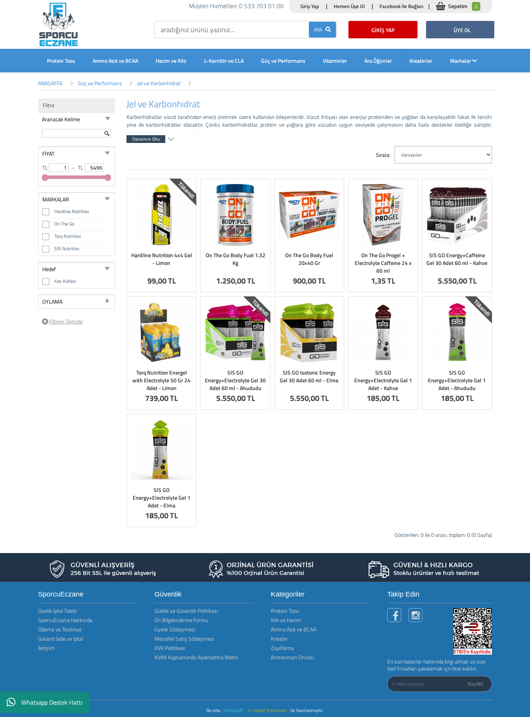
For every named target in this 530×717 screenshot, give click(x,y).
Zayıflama (282, 648)
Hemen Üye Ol (349, 6)
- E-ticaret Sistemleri (267, 710)
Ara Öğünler (378, 61)
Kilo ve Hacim (286, 620)
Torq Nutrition (67, 236)
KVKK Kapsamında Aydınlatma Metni (196, 657)
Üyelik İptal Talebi (57, 611)
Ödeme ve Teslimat (59, 629)
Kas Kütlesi (65, 281)
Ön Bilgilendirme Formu (181, 620)
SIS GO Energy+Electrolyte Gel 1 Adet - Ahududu (457, 380)
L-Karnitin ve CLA (224, 61)
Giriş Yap (309, 6)
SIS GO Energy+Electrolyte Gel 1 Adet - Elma (162, 497)
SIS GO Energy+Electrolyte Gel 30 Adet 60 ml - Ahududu (235, 380)
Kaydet (475, 683)
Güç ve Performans (283, 61)
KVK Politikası (169, 648)
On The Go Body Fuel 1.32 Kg (235, 259)
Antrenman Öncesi (292, 657)
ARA (320, 29)
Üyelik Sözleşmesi (175, 629)
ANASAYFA (50, 83)
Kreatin (279, 638)
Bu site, (214, 710)
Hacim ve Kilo (171, 61)
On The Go (64, 223)
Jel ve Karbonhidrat (158, 83)
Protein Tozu (61, 61)
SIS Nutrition (66, 248)
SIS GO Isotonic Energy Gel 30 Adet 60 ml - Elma (309, 376)
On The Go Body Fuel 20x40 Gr (309, 259)
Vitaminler (335, 61)
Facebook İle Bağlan (401, 6)
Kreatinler (420, 61)
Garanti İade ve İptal (60, 638)
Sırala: (383, 155)
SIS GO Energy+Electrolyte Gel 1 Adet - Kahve (383, 380)
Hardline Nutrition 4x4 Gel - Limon (161, 259)
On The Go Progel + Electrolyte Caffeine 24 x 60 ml (383, 263)
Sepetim (463, 6)
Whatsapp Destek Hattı (52, 702)
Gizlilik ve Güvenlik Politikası (186, 611)
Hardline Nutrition (71, 211)
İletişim (46, 648)
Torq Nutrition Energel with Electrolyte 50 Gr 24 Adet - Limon (161, 380)
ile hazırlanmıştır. (307, 710)
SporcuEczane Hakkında (65, 620)
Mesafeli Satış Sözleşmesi (184, 638)
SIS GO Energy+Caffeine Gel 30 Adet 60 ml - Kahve (456, 259)
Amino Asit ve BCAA (115, 61)
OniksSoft (233, 710)
